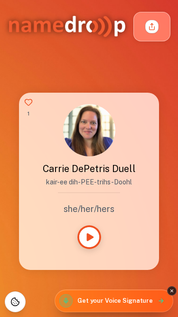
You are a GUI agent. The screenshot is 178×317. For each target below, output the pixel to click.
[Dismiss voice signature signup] (172, 291)
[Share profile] (152, 26)
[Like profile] (28, 102)
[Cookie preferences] (15, 301)
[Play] (89, 237)
